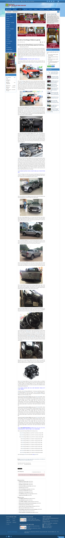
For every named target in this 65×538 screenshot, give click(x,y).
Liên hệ (30, 9)
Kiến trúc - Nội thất (9, 16)
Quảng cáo (14, 522)
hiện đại (29, 335)
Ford (23, 48)
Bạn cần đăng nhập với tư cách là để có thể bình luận (31, 474)
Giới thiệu (14, 9)
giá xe (24, 454)
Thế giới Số (8, 37)
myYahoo (23, 1)
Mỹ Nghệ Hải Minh (9, 49)
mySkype (28, 1)
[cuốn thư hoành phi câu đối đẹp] (31, 31)
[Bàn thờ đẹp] (10, 63)
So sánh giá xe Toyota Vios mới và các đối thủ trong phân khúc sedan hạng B (52, 78)
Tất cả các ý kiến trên (51, 64)
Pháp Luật (8, 24)
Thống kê (35, 9)
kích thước (40, 108)
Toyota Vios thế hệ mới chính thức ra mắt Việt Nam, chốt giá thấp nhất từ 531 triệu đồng (53, 110)
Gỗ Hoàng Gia (8, 47)
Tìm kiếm (48, 9)
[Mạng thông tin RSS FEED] (16, 4)
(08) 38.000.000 (9, 1)
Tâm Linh (7, 32)
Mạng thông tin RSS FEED (35, 531)
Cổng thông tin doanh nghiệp (26, 516)
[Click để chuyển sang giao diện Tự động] (6, 536)
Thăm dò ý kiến (41, 9)
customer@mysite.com (17, 1)
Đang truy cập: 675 (14, 531)
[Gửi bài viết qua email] (40, 41)
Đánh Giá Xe (8, 34)
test (7, 45)
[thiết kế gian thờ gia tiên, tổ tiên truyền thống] (53, 36)
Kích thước (35, 111)
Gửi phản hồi (62, 537)
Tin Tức (20, 9)
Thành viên (25, 9)
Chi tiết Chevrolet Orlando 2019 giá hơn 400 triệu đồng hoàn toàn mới (52, 85)
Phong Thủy (8, 30)
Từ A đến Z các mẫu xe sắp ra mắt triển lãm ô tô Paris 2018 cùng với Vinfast (53, 81)
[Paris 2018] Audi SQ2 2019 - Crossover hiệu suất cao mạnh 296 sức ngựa (53, 94)
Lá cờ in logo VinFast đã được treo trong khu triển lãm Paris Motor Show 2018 (52, 73)
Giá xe (21, 432)
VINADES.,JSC (53, 531)
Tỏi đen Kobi (8, 43)
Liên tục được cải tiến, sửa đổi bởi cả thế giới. (53, 55)
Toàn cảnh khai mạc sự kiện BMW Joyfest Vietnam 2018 (55, 106)
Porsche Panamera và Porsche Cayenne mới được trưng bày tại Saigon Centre (52, 89)
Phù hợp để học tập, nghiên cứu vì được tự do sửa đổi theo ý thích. (53, 62)
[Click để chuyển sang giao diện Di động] (11, 536)
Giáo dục (7, 20)
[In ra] (42, 41)
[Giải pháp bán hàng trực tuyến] (23, 527)
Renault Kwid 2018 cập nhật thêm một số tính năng (52, 98)
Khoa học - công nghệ (10, 28)
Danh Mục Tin (8, 14)
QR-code (8, 531)
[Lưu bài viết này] (44, 41)
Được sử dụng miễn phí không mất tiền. (53, 57)
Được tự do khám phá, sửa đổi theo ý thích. (53, 60)
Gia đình (7, 18)
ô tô (21, 436)
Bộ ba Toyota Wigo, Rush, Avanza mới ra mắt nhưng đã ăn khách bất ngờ (53, 102)
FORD (19, 58)
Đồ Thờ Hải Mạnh (9, 41)
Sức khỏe (7, 39)
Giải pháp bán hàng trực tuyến (27, 524)
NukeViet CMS (45, 531)
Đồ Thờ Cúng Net (9, 51)
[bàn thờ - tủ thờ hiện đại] (31, 18)
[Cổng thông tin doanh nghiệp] (23, 519)
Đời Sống (7, 26)
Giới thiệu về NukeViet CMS (51, 14)
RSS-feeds (53, 9)
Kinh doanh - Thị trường (10, 22)
